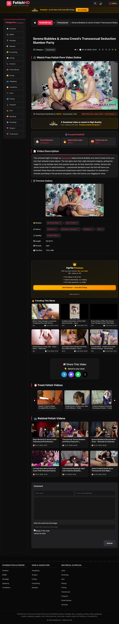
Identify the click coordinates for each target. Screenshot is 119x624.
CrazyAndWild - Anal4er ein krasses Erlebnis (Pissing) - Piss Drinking (103, 347)
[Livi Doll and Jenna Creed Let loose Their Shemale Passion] (45, 458)
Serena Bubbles (53, 223)
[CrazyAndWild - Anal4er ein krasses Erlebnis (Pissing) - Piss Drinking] (104, 337)
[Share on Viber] (71, 374)
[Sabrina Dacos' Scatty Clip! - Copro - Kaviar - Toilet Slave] (45, 337)
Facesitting (36, 583)
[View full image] (75, 200)
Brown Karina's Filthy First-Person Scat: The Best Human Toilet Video (102, 322)
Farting (63, 587)
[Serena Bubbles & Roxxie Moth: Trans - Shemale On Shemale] (104, 429)
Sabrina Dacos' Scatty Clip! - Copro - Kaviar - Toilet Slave (45, 347)
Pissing (63, 583)
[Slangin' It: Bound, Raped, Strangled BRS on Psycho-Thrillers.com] (50, 397)
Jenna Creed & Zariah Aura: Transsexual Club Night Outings (102, 469)
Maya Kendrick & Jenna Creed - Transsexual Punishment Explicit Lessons (45, 440)
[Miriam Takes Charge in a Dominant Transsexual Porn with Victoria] (45, 311)
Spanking (5, 583)
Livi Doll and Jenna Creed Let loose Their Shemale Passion (44, 469)
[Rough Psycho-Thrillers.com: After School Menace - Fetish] (77, 397)
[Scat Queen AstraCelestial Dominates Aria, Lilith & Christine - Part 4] (74, 337)
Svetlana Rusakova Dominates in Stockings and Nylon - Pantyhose (103, 407)
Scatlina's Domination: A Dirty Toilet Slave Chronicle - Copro (73, 322)
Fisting (34, 579)
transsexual (66, 158)
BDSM (4, 575)
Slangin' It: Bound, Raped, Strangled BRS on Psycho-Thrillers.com (47, 408)
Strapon (35, 575)
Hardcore (50, 229)
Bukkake (35, 587)
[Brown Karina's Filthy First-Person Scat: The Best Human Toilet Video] (104, 311)
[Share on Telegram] (64, 374)
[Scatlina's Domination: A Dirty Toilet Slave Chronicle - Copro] (74, 311)
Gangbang (35, 570)
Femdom (5, 570)
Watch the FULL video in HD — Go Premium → (99, 114)
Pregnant (64, 596)
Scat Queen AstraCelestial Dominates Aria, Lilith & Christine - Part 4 (74, 347)
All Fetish (64, 605)
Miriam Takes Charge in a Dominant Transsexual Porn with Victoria (44, 322)
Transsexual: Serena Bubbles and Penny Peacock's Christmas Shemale (73, 440)
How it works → (74, 294)
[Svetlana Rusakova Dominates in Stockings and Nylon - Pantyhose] (104, 397)
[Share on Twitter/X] (85, 374)
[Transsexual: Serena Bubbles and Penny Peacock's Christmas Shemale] (74, 429)
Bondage (5, 579)
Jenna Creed (70, 223)
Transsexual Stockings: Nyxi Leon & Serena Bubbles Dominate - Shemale (73, 469)
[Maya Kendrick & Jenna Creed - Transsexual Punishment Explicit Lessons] (45, 429)
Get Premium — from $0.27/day (74, 287)
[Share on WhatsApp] (78, 374)
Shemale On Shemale (68, 229)
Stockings (64, 575)
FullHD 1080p (52, 235)
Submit (109, 543)
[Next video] (115, 400)
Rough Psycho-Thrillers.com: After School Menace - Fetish (76, 407)
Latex (63, 570)
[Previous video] (34, 400)
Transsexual (62, 22)
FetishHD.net (45, 22)
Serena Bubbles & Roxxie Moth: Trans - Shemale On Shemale (104, 440)
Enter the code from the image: (45, 523)
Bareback (87, 229)
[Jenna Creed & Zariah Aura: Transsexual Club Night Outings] (104, 458)
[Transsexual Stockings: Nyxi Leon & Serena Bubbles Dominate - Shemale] (74, 458)
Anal (99, 229)
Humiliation (6, 587)
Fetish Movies (66, 600)
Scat (62, 579)
